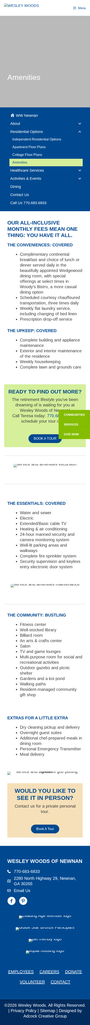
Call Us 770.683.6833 (28, 203)
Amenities (19, 162)
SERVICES (71, 424)
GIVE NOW (71, 434)
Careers (49, 971)
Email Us (22, 890)
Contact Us (19, 195)
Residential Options (26, 132)
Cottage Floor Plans (27, 154)
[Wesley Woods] (27, 8)
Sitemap (47, 1010)
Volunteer (32, 982)
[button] (80, 124)
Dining (15, 187)
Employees (21, 971)
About (15, 124)
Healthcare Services (27, 170)
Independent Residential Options (36, 139)
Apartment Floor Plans (29, 147)
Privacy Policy (23, 1010)
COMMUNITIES (74, 414)
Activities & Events (25, 178)
